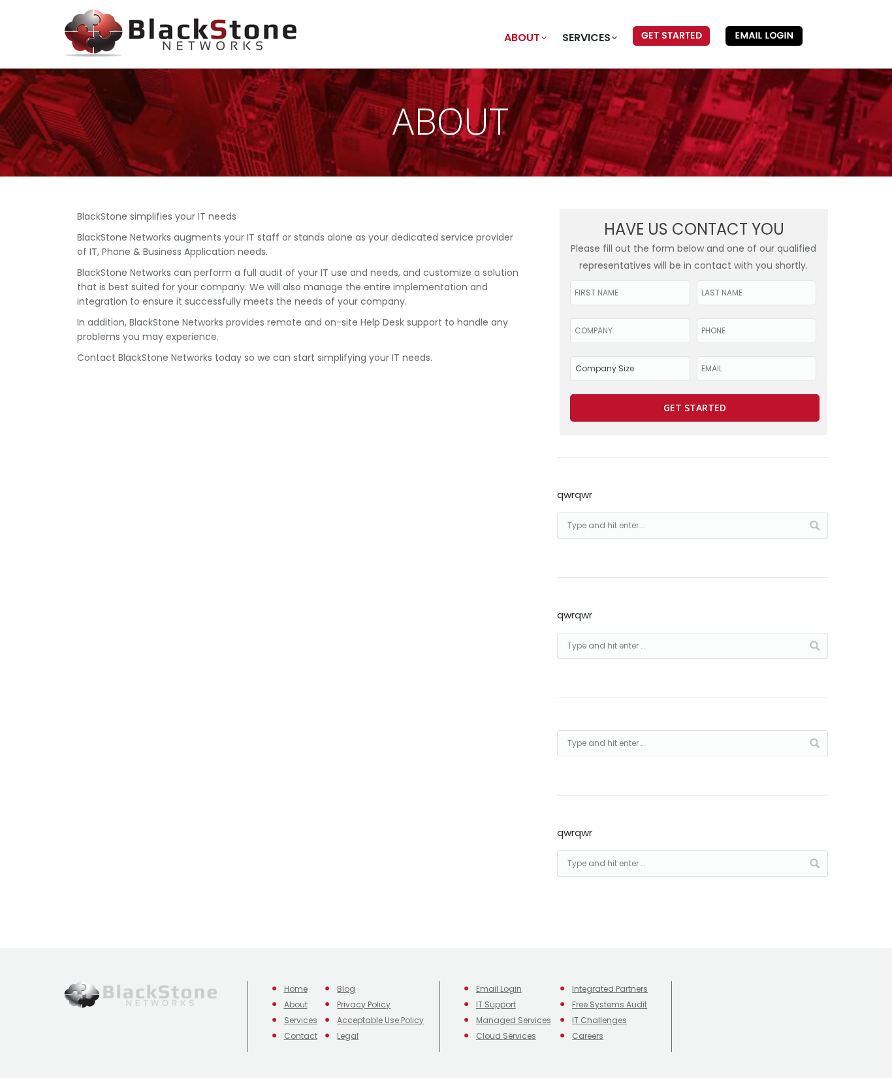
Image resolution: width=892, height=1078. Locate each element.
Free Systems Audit (609, 1004)
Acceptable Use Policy (380, 1020)
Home (296, 988)
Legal (347, 1035)
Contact (300, 1035)
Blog (346, 988)
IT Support (496, 1004)
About (296, 1004)
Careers (587, 1035)
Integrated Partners (610, 988)
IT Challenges (599, 1020)
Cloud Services (506, 1035)
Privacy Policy (363, 1004)
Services (300, 1020)
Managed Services (513, 1020)
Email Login (499, 988)
